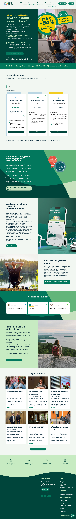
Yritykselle (26, 2)
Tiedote (14, 395)
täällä (60, 140)
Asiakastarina (38, 396)
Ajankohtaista (63, 501)
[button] (18, 86)
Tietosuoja (62, 505)
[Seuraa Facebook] (42, 496)
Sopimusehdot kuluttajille (66, 487)
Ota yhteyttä (45, 489)
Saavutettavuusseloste (65, 507)
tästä (17, 48)
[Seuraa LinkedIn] (48, 496)
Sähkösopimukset (31, 4)
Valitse (16, 131)
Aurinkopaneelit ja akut (50, 4)
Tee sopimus (24, 4)
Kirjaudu (71, 3)
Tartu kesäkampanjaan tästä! (14, 53)
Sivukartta (62, 513)
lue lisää (8, 407)
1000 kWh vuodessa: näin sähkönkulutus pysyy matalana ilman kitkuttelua (37, 393)
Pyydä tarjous (63, 493)
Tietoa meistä (43, 2)
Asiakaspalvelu (34, 2)
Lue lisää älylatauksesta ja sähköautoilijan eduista (56, 282)
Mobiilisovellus (40, 4)
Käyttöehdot (63, 511)
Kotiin (21, 2)
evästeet (69, 505)
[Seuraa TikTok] (50, 496)
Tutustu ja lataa (11, 245)
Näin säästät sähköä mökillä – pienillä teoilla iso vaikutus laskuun (37, 427)
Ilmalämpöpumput (52, 6)
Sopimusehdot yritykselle (66, 494)
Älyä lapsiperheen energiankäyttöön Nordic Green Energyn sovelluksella (59, 427)
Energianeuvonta (52, 2)
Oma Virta (62, 503)
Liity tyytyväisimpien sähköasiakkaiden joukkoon (17, 188)
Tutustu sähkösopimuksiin (13, 359)
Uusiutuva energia (64, 484)
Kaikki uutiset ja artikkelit (38, 449)
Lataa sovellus (63, 3)
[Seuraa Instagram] (45, 496)
